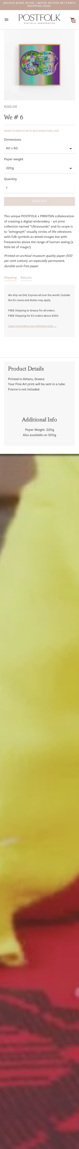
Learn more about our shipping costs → (32, 326)
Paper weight (13, 159)
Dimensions (12, 140)
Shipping (10, 278)
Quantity (10, 179)
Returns (26, 278)
